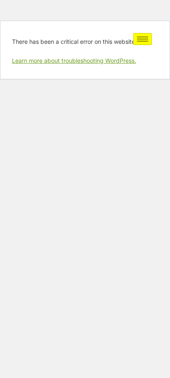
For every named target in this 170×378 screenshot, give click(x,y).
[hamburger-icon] (142, 39)
